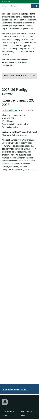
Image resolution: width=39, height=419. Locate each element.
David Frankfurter (9, 110)
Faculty (23, 415)
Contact (4, 415)
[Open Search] (34, 6)
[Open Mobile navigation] (36, 6)
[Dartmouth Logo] (6, 1)
